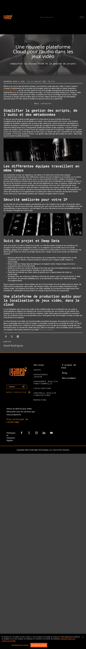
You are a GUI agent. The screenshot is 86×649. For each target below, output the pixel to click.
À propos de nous (68, 366)
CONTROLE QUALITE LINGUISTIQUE (45, 394)
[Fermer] (82, 637)
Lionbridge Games (11, 90)
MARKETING (40, 400)
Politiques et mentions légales (11, 437)
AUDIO (37, 370)
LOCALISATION (42, 388)
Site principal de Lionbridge (17, 420)
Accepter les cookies (39, 645)
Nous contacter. (47, 330)
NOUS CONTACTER (46, 17)
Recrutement (69, 378)
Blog (64, 372)
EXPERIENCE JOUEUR (41, 375)
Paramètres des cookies (20, 645)
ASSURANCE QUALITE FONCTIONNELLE (46, 382)
